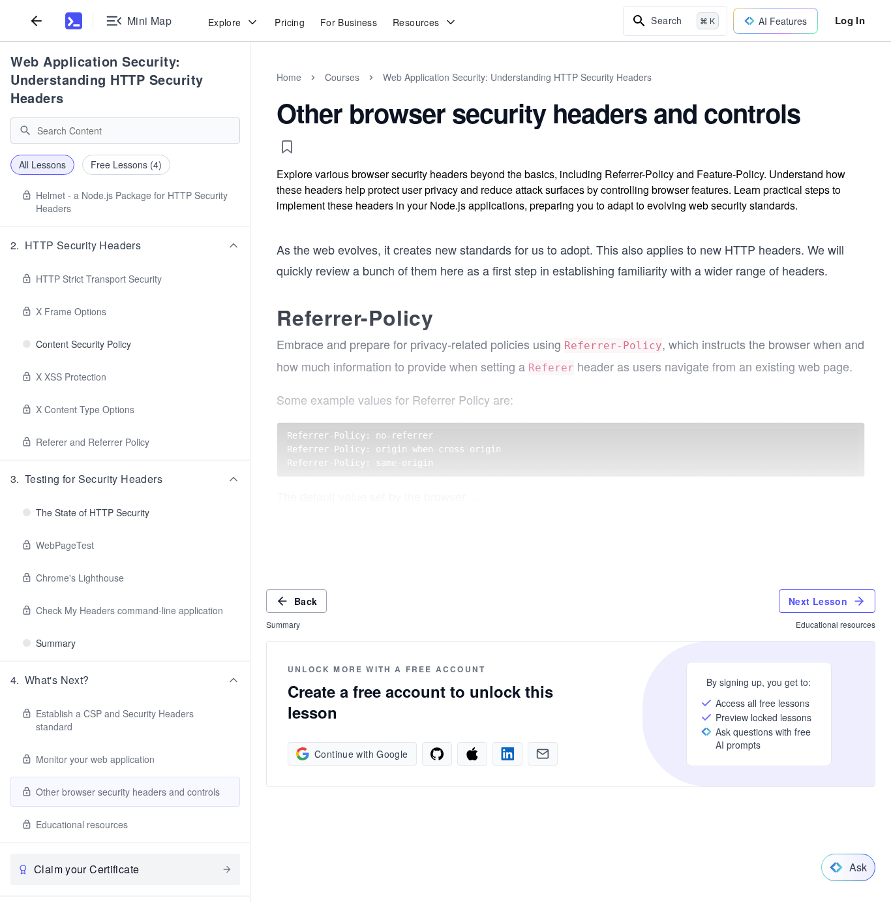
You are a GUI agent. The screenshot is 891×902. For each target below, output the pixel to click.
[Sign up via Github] (437, 754)
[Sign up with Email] (543, 754)
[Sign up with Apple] (472, 754)
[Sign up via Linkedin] (507, 754)
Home (289, 77)
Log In (850, 20)
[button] (125, 245)
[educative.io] (73, 20)
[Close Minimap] (250, 91)
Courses (342, 77)
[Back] (36, 20)
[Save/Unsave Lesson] (287, 146)
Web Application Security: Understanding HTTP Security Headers (107, 79)
